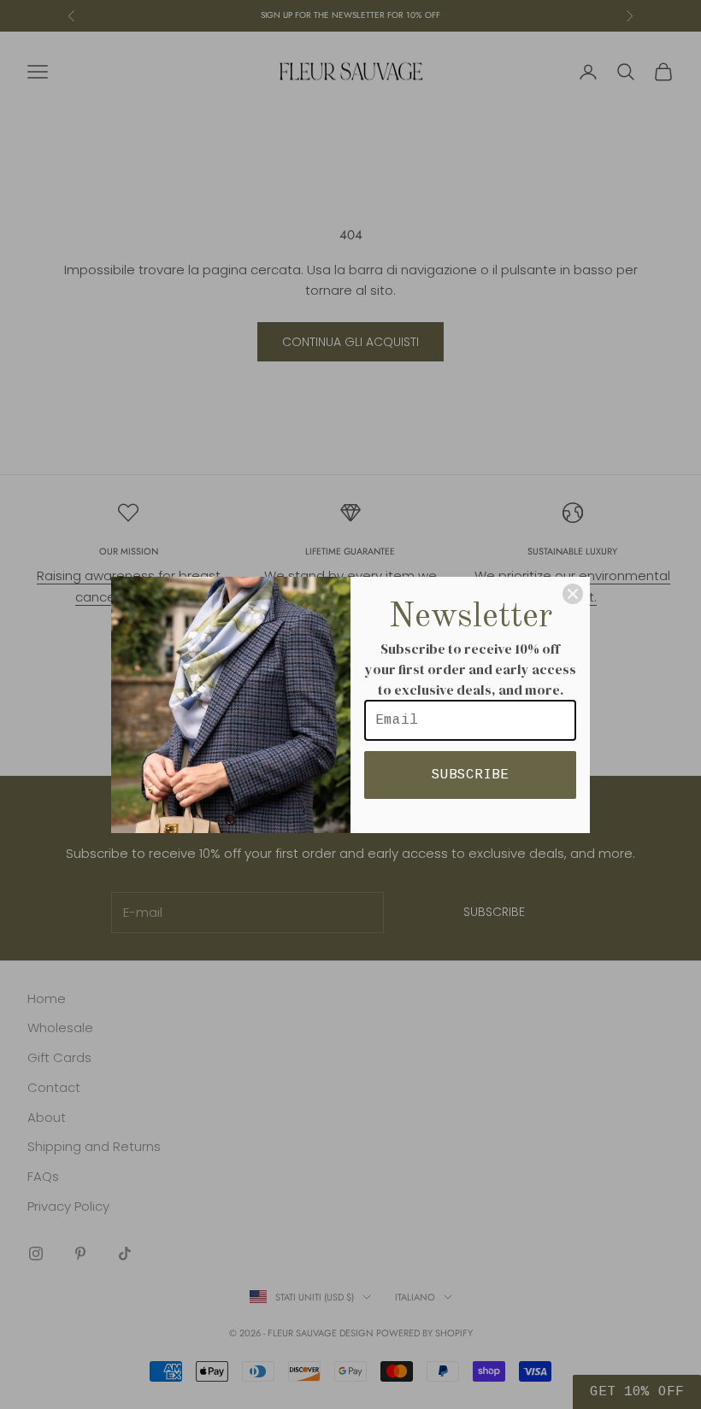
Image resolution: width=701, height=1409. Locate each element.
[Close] (573, 594)
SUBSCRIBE (470, 775)
